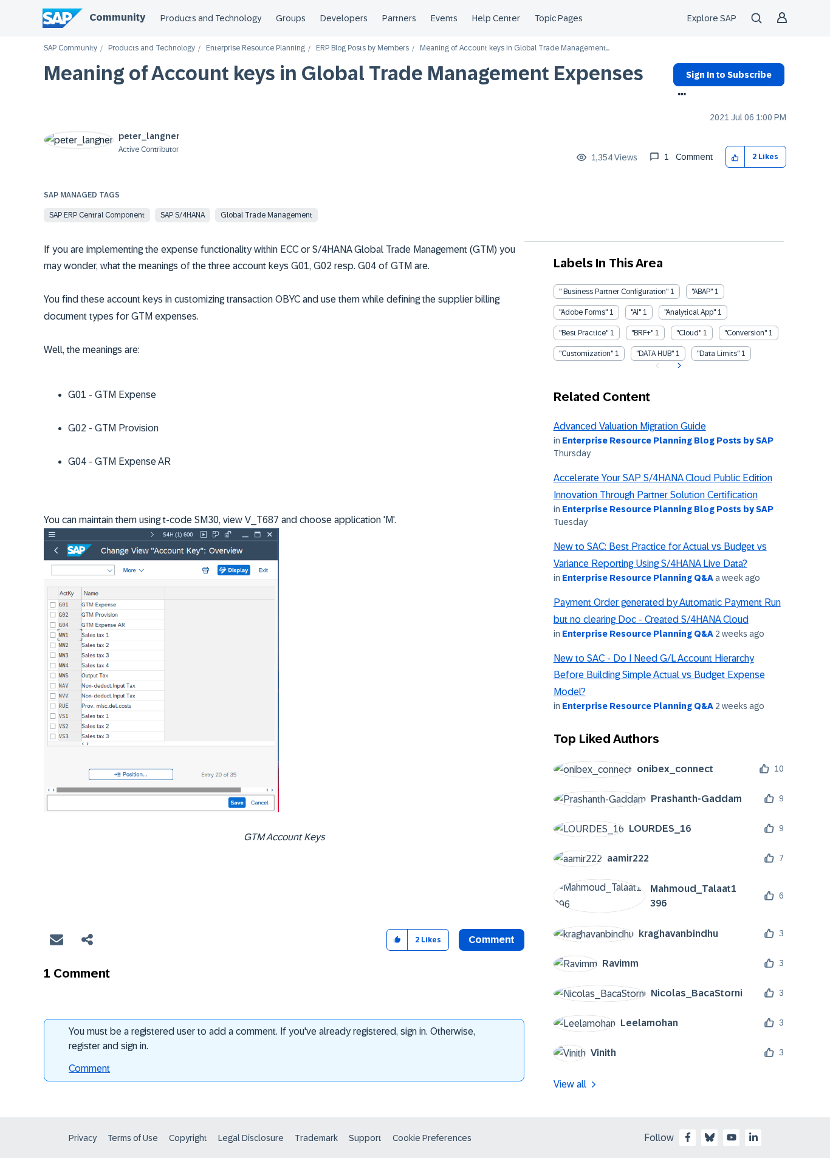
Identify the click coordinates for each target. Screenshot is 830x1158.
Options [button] (679, 95)
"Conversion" (745, 333)
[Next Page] (678, 366)
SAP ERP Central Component (97, 215)
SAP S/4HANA (182, 215)
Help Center (496, 18)
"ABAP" (702, 291)
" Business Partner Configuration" (613, 291)
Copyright (188, 1138)
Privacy (83, 1138)
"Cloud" (688, 333)
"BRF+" (642, 333)
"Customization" (586, 353)
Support (365, 1138)
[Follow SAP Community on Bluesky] (710, 1137)
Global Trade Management (266, 215)
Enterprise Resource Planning (255, 48)
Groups (291, 18)
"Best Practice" (583, 333)
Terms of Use (133, 1138)
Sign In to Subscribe (729, 75)
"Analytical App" (690, 312)
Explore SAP (711, 18)
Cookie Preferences (432, 1138)
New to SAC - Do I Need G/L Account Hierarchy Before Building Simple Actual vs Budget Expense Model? (659, 675)
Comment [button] (491, 939)
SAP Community (70, 48)
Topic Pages (559, 18)
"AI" (636, 312)
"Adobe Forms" (583, 312)
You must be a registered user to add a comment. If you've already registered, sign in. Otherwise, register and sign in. (272, 1038)
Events (444, 18)
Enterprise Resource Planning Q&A (637, 578)
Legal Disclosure (251, 1138)
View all (570, 1084)
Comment (89, 1068)
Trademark (316, 1138)
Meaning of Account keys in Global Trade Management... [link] (514, 48)
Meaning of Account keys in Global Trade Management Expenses (343, 73)
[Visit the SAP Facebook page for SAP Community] (688, 1137)
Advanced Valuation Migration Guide (630, 426)
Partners (399, 18)
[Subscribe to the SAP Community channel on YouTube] (731, 1137)
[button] (735, 157)
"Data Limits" (718, 353)
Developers (344, 18)
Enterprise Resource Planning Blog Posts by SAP (667, 440)
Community (117, 17)
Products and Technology (210, 18)
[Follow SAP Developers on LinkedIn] (753, 1137)
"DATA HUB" (655, 353)
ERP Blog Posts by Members (362, 48)
